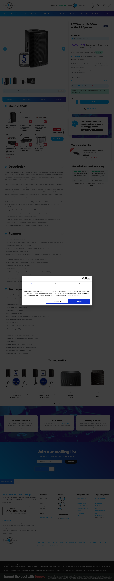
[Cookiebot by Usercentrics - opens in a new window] (83, 278)
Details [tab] (57, 283)
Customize (56, 301)
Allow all (79, 301)
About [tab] (80, 283)
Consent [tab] (33, 283)
